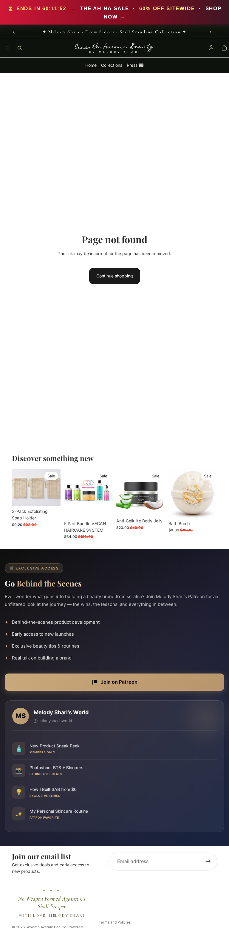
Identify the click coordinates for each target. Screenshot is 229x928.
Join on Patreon (119, 682)
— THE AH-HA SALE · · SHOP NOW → (114, 12)
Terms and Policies (115, 922)
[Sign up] (208, 861)
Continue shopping (114, 275)
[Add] (51, 496)
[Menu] (7, 48)
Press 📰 (135, 65)
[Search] (19, 48)
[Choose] (207, 508)
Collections (111, 65)
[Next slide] (210, 31)
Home (91, 65)
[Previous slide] (14, 31)
